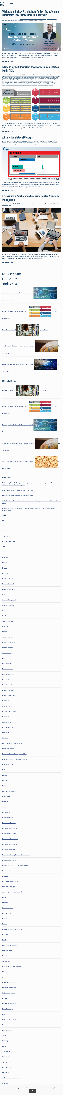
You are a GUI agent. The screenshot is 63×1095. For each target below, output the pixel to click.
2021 (3, 520)
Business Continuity (46, 74)
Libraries (5, 902)
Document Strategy (12, 78)
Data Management (13, 77)
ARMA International (10, 74)
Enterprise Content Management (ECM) (38, 78)
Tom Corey (5, 353)
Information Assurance (7, 81)
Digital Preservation (27, 77)
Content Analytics (7, 637)
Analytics (30, 74)
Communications (38, 19)
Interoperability (10, 82)
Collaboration (32, 19)
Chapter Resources (8, 605)
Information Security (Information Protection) (42, 81)
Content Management (35, 76)
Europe (4, 775)
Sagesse (4, 1035)
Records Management (49, 83)
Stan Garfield (9, 203)
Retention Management (15, 85)
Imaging (28, 79)
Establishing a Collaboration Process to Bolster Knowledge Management (30, 198)
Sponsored (5, 1057)
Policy (4, 972)
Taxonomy (29, 85)
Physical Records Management (17, 83)
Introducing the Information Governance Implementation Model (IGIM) (30, 69)
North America (6, 956)
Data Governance (5, 77)
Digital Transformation (36, 77)
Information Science (8, 849)
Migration (45, 82)
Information (23, 142)
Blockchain (5, 573)
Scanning (22, 85)
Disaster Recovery (7, 706)
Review (4, 1025)
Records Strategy (33, 144)
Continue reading (6, 61)
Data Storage (20, 77)
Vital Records (34, 85)
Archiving (34, 74)
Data (38, 141)
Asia (3, 547)
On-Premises (8, 83)
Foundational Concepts (22, 79)
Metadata (37, 82)
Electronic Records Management (22, 78)
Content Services (43, 76)
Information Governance (51, 19)
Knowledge (50, 142)
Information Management (7, 20)
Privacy (25, 83)
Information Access (34, 79)
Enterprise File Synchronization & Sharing (15, 759)
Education (44, 19)
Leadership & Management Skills (30, 20)
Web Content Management (43, 85)
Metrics (41, 82)
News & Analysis (7, 950)
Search (25, 85)
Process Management (40, 83)
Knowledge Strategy (28, 82)
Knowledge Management (18, 20)
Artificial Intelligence (8, 541)
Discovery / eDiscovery (45, 77)
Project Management (8, 993)
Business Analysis (7, 578)
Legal (34, 82)
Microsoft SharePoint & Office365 (12, 929)
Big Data (4, 568)
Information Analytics (43, 79)
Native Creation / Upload (9, 945)
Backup (40, 74)
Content (29, 76)
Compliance (24, 76)
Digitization (5, 701)
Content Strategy (50, 76)
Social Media (6, 1051)
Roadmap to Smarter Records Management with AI (17, 496)
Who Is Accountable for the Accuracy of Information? (18, 490)
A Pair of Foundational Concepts (17, 137)
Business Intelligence (54, 74)
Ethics (4, 770)
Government (6, 796)
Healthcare (5, 802)
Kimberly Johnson (7, 300)
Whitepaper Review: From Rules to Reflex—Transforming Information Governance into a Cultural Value (30, 13)
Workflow (51, 85)
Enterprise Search (9, 79)
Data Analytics (57, 76)
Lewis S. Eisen (6, 468)
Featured (15, 79)
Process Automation (31, 83)
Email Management (8, 748)
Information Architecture (52, 79)
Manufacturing (7, 913)
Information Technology (9, 860)
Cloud (4, 610)
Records (18, 144)
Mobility (48, 82)
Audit (37, 74)
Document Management (9, 722)
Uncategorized (40, 20)
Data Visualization (7, 685)
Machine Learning (7, 908)
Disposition (53, 77)
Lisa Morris (44, 330)
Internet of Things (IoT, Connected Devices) (15, 865)
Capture (4, 76)
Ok (32, 1091)
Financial (5, 786)
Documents (18, 142)
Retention (8, 85)
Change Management (24, 19)
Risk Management (7, 1030)
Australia (5, 557)
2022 (3, 525)
